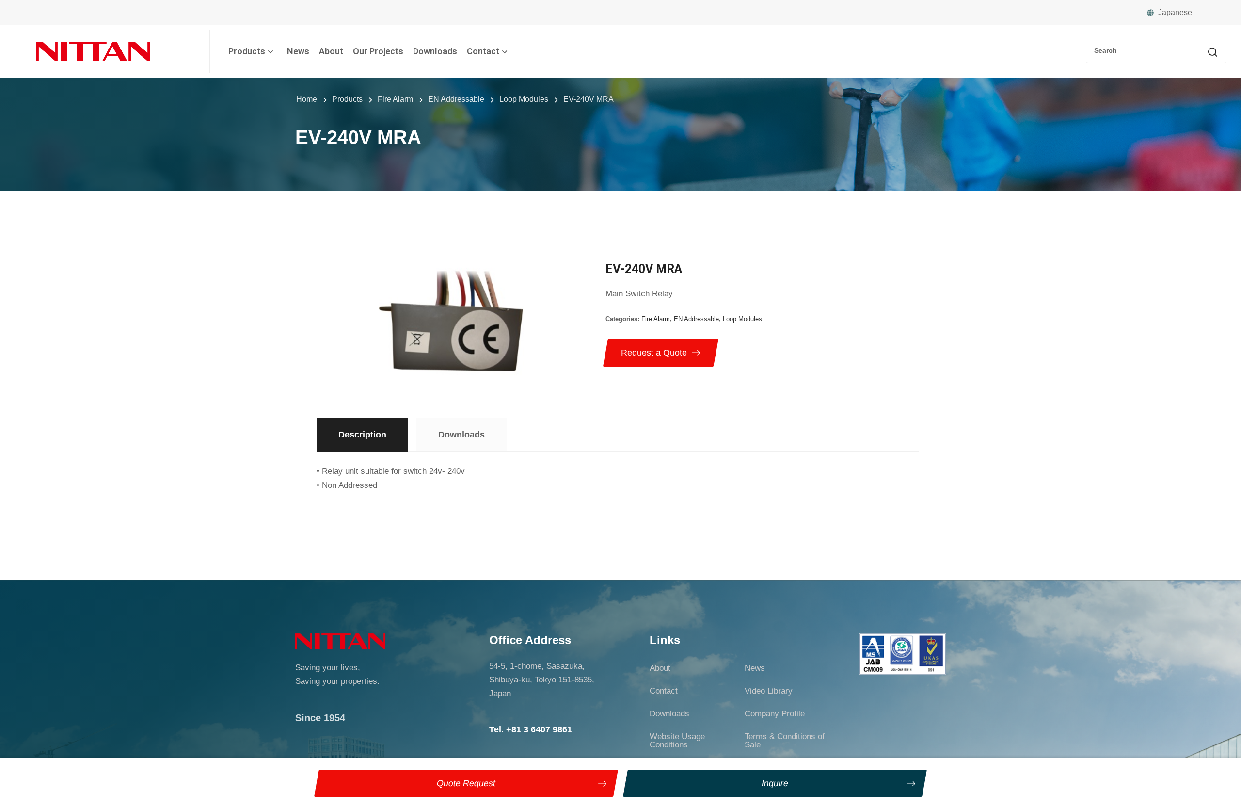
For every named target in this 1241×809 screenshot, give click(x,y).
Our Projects (378, 51)
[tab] (362, 435)
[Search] (1212, 53)
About (331, 51)
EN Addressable (696, 319)
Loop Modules (742, 319)
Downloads (435, 51)
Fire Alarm (655, 319)
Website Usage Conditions (677, 740)
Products (246, 51)
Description (362, 434)
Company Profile (775, 713)
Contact (483, 51)
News (298, 51)
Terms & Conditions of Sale (785, 740)
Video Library (769, 691)
